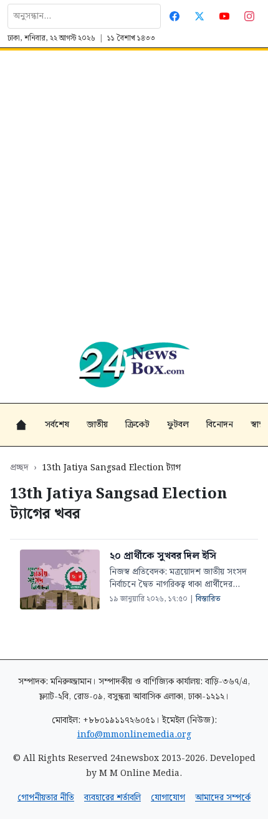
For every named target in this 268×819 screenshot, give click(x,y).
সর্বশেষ (57, 425)
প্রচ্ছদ (19, 468)
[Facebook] (174, 16)
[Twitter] (199, 16)
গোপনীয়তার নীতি (45, 798)
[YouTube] (224, 16)
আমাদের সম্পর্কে (223, 798)
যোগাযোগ (168, 798)
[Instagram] (249, 16)
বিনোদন (219, 425)
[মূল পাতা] (21, 425)
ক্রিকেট (137, 425)
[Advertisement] (134, 191)
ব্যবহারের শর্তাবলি (112, 798)
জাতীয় (97, 425)
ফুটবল (178, 425)
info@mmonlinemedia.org (134, 735)
